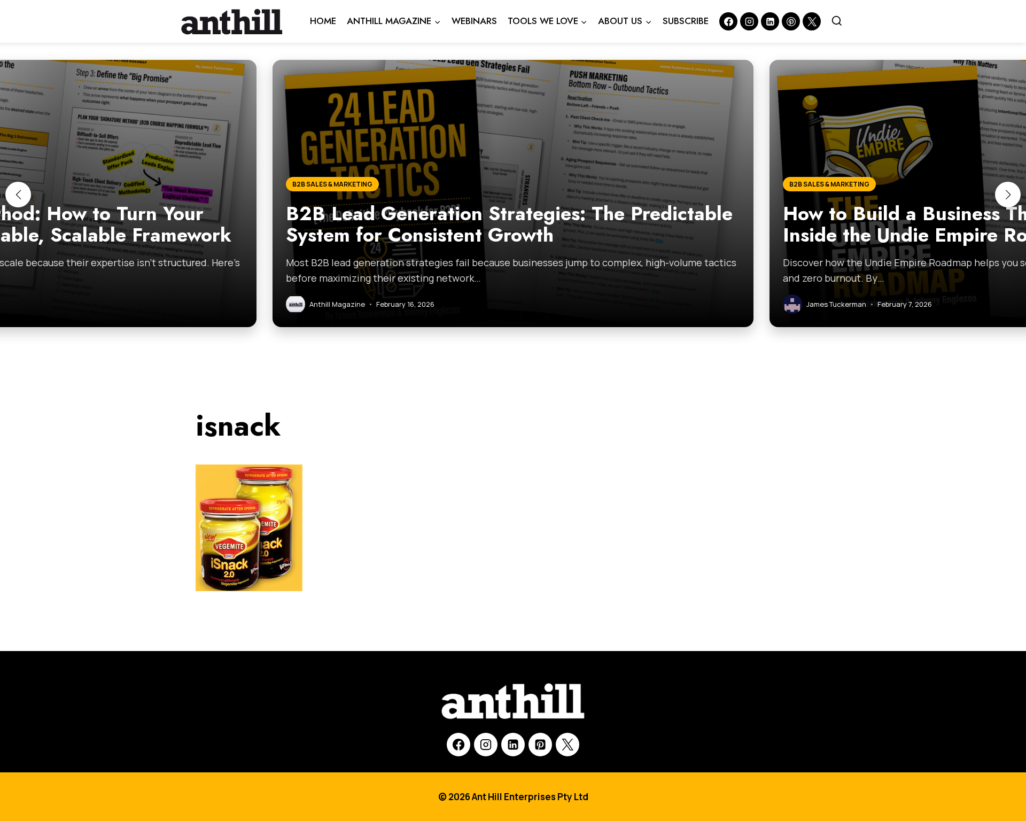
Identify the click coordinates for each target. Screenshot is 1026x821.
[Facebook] (728, 21)
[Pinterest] (791, 21)
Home (323, 20)
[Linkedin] (770, 21)
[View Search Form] (837, 21)
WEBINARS (474, 20)
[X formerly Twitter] (812, 21)
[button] (18, 194)
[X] (567, 744)
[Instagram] (749, 21)
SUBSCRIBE (686, 20)
